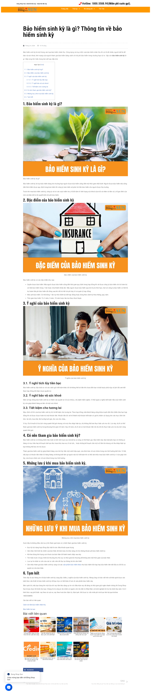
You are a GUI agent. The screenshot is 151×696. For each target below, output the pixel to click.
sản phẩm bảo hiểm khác (72, 565)
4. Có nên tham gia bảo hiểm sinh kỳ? (37, 90)
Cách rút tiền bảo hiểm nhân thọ (34, 605)
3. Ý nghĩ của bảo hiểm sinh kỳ (35, 76)
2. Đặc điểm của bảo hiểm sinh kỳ (36, 73)
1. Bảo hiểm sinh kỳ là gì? (33, 69)
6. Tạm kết (28, 97)
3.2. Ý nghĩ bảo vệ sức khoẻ (37, 83)
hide (42, 64)
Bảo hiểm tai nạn (29, 609)
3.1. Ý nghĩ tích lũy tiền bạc (37, 80)
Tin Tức (101, 9)
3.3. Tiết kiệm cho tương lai (37, 87)
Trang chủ (64, 9)
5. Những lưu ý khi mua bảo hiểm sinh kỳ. (39, 94)
